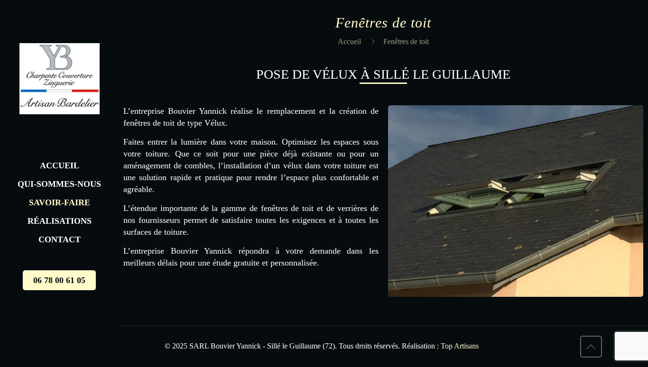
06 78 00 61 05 (59, 280)
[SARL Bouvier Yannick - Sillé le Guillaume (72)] (59, 78)
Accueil (349, 41)
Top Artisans (459, 346)
